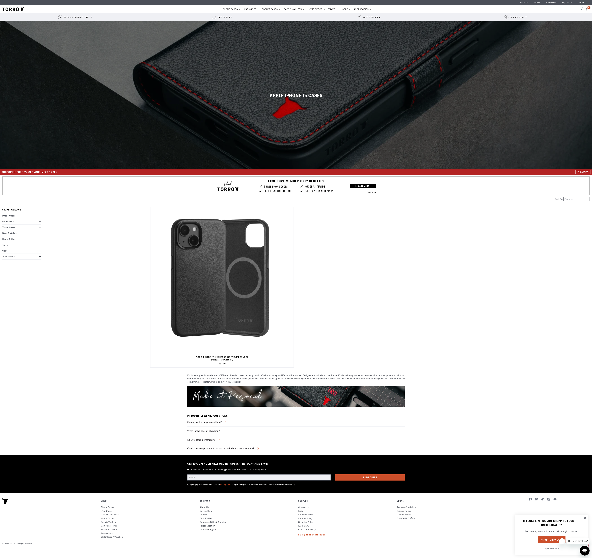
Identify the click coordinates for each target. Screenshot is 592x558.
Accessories (361, 9)
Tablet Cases (270, 9)
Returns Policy (305, 518)
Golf (345, 9)
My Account (567, 2)
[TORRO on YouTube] (555, 500)
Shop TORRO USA (551, 539)
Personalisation (207, 525)
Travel (332, 9)
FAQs (300, 511)
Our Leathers (206, 511)
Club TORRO (206, 518)
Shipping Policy (306, 522)
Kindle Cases (107, 518)
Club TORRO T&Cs (406, 518)
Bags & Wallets (293, 9)
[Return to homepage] (13, 9)
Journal (537, 2)
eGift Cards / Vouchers (112, 536)
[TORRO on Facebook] (530, 500)
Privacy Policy (226, 484)
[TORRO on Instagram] (548, 500)
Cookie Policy (404, 514)
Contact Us (551, 2)
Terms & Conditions (406, 507)
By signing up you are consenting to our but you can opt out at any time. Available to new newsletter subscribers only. (241, 484)
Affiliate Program (208, 529)
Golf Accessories (109, 525)
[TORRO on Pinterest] (542, 500)
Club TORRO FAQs (307, 529)
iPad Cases (250, 9)
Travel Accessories (110, 529)
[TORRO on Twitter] (536, 500)
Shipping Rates (305, 514)
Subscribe (370, 477)
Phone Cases (230, 9)
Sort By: (559, 199)
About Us (524, 2)
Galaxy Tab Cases (110, 514)
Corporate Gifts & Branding (213, 522)
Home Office (315, 9)
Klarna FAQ (303, 525)
